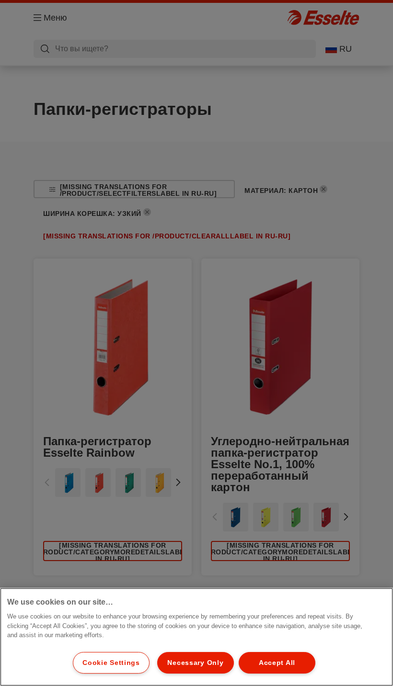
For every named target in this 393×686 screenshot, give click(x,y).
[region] (196, 637)
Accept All (277, 662)
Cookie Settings (111, 662)
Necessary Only (195, 662)
